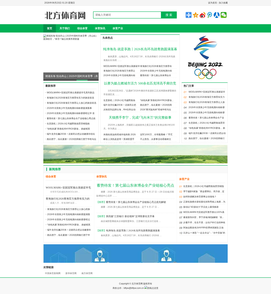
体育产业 (118, 28)
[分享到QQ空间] (196, 15)
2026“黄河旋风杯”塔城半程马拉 (155, 109)
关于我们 (65, 28)
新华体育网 (71, 273)
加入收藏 (223, 2)
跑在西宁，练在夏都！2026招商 (156, 105)
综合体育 (82, 28)
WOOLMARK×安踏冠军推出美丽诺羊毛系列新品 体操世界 (68, 188)
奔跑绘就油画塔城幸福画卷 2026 (119, 134)
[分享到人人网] (217, 15)
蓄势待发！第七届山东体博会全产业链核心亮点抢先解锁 (136, 202)
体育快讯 (100, 28)
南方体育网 (87, 273)
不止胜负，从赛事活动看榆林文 (155, 139)
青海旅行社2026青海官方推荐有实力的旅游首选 (70, 97)
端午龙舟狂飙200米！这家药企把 (119, 105)
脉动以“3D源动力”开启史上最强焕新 (201, 207)
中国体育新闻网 (52, 273)
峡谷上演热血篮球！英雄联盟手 (118, 139)
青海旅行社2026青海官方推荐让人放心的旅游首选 (71, 103)
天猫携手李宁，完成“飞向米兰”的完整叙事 (140, 117)
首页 (49, 28)
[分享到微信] (224, 15)
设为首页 (212, 2)
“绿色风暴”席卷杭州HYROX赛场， (157, 100)
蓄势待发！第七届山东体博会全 (155, 75)
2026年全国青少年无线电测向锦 (156, 70)
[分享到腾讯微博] (210, 15)
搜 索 (169, 14)
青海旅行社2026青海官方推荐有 (156, 66)
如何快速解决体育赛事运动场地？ (199, 196)
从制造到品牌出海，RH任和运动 (119, 109)
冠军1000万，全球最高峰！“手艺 (156, 134)
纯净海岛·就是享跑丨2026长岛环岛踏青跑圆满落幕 (140, 49)
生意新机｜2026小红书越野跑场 (119, 100)
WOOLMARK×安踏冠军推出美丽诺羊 (121, 66)
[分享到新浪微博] (203, 15)
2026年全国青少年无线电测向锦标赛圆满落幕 (69, 108)
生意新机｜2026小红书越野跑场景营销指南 (68, 123)
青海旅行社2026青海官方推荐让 (119, 70)
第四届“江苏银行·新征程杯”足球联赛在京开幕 (130, 216)
